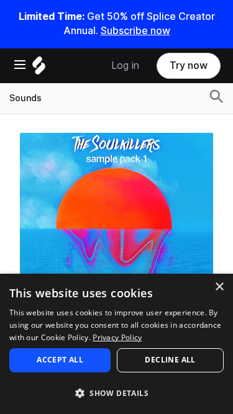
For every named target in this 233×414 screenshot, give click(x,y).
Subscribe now (135, 31)
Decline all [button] (170, 359)
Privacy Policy (117, 337)
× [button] (219, 287)
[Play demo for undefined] (117, 229)
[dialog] (116, 344)
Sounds (25, 98)
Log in (125, 65)
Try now (189, 65)
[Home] (38, 68)
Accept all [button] (60, 359)
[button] (116, 392)
